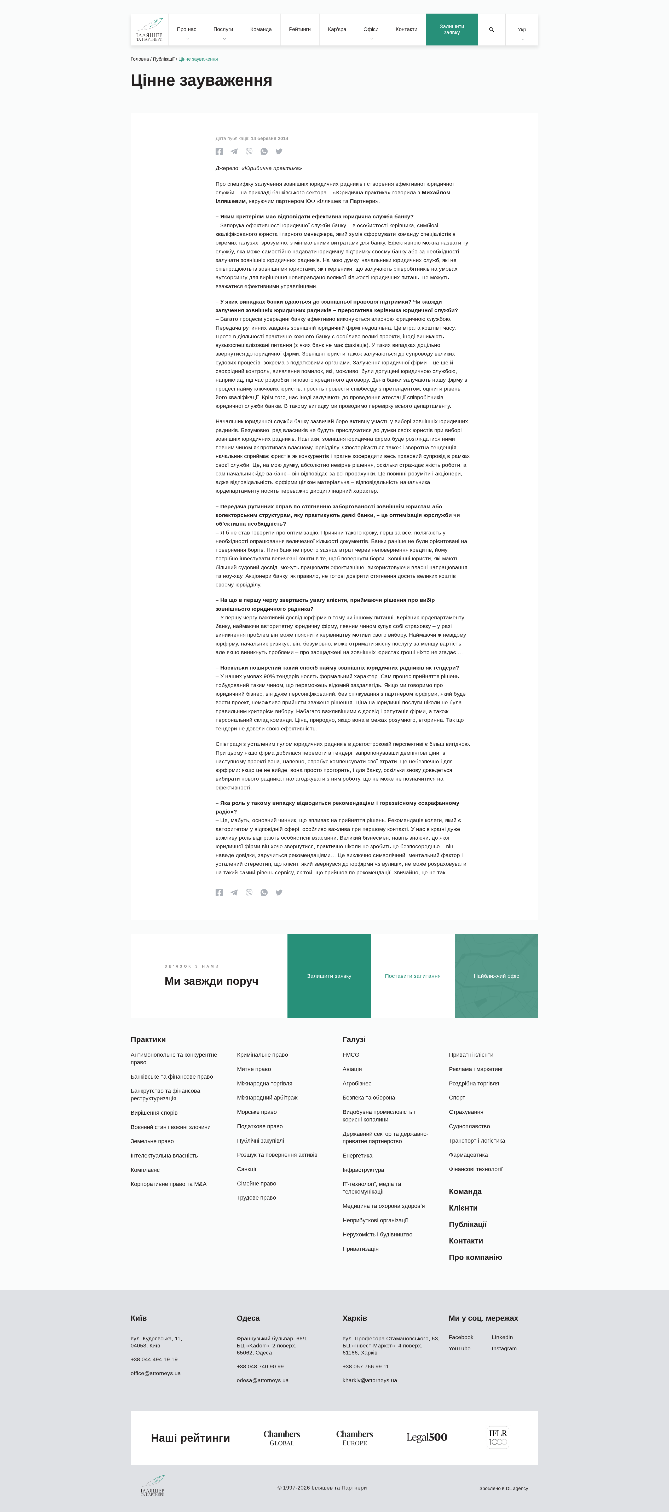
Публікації (164, 59)
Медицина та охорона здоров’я (384, 1206)
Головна (140, 59)
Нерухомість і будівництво (377, 1234)
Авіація (352, 1069)
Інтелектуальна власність (164, 1155)
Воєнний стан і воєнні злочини (171, 1127)
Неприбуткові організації (375, 1220)
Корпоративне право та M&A (169, 1184)
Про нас (186, 29)
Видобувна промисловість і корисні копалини (379, 1116)
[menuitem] (522, 29)
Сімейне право (256, 1183)
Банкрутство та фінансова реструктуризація (165, 1095)
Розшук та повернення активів (277, 1155)
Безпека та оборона (369, 1097)
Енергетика (357, 1155)
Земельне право (152, 1141)
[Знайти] (492, 29)
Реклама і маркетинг (476, 1069)
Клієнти (463, 1208)
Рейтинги (300, 29)
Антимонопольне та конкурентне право (174, 1058)
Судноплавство (469, 1126)
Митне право (254, 1069)
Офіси (371, 29)
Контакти (406, 29)
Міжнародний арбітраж (267, 1097)
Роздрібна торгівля (474, 1083)
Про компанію (475, 1257)
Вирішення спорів (154, 1112)
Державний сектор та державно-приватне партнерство (385, 1138)
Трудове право (256, 1197)
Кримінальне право (262, 1054)
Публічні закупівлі (260, 1140)
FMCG (351, 1054)
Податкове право (260, 1126)
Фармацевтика (468, 1155)
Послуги (223, 29)
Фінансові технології (476, 1169)
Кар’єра (337, 29)
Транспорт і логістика (477, 1140)
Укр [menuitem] (522, 29)
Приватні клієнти (471, 1054)
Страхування (466, 1112)
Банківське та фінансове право (172, 1076)
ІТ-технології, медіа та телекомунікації (372, 1188)
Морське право (257, 1112)
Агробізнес (357, 1083)
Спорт (457, 1097)
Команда (261, 29)
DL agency (517, 1488)
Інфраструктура (363, 1170)
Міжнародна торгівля (264, 1083)
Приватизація (361, 1249)
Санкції (246, 1169)
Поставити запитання (413, 976)
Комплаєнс (145, 1170)
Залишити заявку (452, 29)
